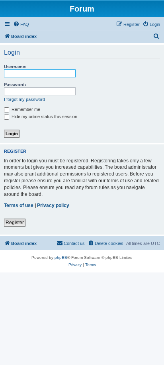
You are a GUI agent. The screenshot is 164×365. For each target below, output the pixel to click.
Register (15, 222)
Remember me (25, 109)
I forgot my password (24, 99)
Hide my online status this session (43, 116)
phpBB (61, 257)
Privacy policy (53, 205)
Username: (15, 66)
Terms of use (18, 205)
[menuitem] (21, 24)
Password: (15, 84)
